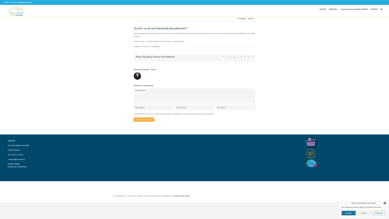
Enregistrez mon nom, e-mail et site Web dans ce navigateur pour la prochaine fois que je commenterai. (175, 114)
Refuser (363, 213)
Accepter (349, 213)
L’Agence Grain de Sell (181, 196)
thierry (137, 46)
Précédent (242, 19)
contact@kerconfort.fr (24, 2)
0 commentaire (155, 46)
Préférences (379, 213)
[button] (385, 203)
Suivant (251, 19)
